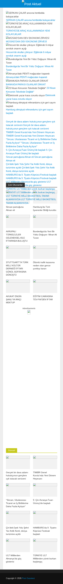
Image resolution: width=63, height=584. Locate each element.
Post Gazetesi (28, 578)
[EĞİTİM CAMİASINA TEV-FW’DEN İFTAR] (45, 286)
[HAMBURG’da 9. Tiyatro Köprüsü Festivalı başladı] (45, 517)
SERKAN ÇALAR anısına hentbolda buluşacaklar (30, 20)
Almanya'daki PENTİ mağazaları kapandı (26, 77)
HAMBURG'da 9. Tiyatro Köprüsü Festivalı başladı (31, 174)
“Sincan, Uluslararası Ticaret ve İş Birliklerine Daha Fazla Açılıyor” (17, 503)
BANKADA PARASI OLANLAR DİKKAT (26, 84)
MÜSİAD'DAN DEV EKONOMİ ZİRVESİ (26, 41)
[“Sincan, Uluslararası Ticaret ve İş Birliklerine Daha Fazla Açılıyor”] (18, 489)
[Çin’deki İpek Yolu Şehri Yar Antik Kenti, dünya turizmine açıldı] (18, 517)
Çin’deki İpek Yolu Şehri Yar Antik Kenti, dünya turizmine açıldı (17, 530)
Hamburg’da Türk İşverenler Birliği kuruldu (44, 208)
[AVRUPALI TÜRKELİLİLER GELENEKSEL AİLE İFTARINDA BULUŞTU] (18, 221)
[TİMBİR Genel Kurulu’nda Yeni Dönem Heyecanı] (45, 462)
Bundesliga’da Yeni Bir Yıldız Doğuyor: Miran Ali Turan (45, 234)
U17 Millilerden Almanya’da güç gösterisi (26, 181)
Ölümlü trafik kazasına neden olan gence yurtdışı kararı (44, 265)
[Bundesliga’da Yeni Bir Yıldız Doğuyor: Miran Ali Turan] (45, 221)
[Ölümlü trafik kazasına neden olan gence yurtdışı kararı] (45, 252)
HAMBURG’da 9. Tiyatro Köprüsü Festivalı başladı (44, 530)
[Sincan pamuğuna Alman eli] (18, 196)
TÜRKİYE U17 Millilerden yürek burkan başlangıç (44, 558)
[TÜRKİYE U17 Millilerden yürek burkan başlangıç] (45, 545)
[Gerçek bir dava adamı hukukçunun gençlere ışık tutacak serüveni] (18, 462)
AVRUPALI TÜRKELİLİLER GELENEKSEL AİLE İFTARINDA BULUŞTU (17, 236)
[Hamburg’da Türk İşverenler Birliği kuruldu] (45, 196)
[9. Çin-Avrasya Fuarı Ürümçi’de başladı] (45, 489)
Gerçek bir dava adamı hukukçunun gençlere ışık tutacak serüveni (17, 475)
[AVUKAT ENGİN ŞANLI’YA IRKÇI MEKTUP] (18, 286)
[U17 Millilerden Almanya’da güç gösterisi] (18, 545)
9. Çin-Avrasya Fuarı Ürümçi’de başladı (43, 501)
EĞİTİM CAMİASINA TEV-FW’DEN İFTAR (43, 298)
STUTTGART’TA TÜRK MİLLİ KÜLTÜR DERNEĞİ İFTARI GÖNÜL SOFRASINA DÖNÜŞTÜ (17, 268)
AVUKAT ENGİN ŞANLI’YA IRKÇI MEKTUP (13, 299)
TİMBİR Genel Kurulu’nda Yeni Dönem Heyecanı (30, 132)
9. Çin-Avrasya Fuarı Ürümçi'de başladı (25, 150)
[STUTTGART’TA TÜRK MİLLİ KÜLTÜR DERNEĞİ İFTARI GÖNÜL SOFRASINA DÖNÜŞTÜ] (18, 252)
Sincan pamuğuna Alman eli (20, 157)
